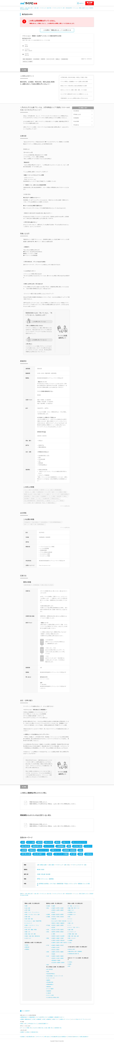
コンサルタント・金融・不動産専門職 (33, 921)
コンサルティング (72, 931)
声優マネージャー (55, 850)
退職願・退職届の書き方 (26, 1019)
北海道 (48, 905)
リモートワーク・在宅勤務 (61, 854)
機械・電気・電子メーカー (74, 908)
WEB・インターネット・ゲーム (32, 925)
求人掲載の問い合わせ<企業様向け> (59, 1036)
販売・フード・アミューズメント (32, 912)
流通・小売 (70, 923)
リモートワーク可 (50, 978)
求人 (26, 1023)
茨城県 (53, 914)
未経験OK (49, 990)
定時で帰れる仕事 (26, 854)
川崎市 (57, 923)
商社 (69, 916)
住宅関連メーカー (72, 912)
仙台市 (53, 912)
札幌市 (53, 905)
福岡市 (58, 962)
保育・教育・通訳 (29, 918)
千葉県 (57, 916)
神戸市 (65, 942)
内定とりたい (66, 842)
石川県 (57, 929)
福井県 (62, 929)
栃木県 (57, 914)
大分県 (57, 958)
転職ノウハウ (55, 1019)
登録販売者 (32, 850)
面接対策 (49, 1019)
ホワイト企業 (30, 842)
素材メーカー (71, 910)
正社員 (49, 854)
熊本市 (63, 962)
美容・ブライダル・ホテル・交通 (32, 914)
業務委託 (27, 949)
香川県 (57, 951)
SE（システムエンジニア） (79, 842)
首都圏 (48, 916)
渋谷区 (42, 869)
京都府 (57, 938)
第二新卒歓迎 (40, 883)
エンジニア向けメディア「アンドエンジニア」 (81, 1019)
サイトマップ (40, 1036)
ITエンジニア (28, 927)
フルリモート (88, 846)
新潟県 (53, 925)
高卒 (69, 966)
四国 (48, 951)
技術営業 (24, 850)
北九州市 (54, 962)
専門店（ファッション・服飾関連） (45, 878)
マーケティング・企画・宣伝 (45, 7)
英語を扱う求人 (35, 1032)
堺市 (62, 942)
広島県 (53, 947)
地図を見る (43, 688)
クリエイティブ (28, 923)
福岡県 (53, 956)
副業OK (48, 980)
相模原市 (62, 923)
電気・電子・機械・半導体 (31, 929)
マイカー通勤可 (50, 988)
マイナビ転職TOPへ (26, 1010)
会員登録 (89, 3)
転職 (22, 1023)
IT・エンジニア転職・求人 (26, 1027)
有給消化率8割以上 (51, 973)
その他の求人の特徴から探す (53, 997)
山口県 (57, 947)
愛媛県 (62, 951)
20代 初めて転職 (78, 846)
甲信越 (48, 925)
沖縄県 (58, 960)
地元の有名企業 (25, 846)
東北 (48, 908)
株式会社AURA (69, 7)
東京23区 (64, 921)
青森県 (53, 908)
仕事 (44, 1019)
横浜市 (53, 923)
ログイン (81, 3)
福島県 (62, 910)
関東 (69, 846)
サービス (70, 918)
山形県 (57, 910)
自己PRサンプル (43, 1017)
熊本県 (53, 958)
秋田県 (53, 910)
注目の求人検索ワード (39, 854)
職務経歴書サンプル (34, 1017)
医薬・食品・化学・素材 (30, 933)
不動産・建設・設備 (72, 933)
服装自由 (49, 986)
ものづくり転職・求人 (38, 1027)
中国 (48, 945)
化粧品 (80, 850)
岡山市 (53, 949)
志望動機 (51, 1017)
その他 (69, 942)
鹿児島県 (54, 960)
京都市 (53, 942)
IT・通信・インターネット (73, 905)
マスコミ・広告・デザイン (74, 927)
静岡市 (53, 936)
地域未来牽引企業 (37, 846)
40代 (23, 842)
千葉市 (59, 921)
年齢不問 (39, 842)
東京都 (38, 869)
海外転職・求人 (58, 1027)
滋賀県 (53, 938)
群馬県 (62, 914)
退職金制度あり (50, 984)
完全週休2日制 (50, 982)
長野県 (62, 925)
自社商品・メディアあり (50, 883)
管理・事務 (27, 910)
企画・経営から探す (29, 7)
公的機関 (70, 940)
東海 (48, 931)
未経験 (80, 854)
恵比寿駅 (48, 874)
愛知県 (62, 931)
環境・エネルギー (72, 938)
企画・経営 (36, 7)
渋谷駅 (38, 874)
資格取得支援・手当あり (63, 883)
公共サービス (28, 938)
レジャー (70, 921)
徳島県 (53, 951)
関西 (48, 938)
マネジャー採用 (50, 995)
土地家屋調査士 (61, 846)
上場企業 (49, 993)
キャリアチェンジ (49, 846)
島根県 (57, 945)
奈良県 (57, 940)
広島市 (57, 949)
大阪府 (62, 938)
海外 (48, 964)
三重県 (53, 933)
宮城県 (62, 908)
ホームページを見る (45, 678)
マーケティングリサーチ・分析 (59, 7)
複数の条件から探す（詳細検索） (75, 951)
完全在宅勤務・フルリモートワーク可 (55, 975)
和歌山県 (62, 940)
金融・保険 (70, 929)
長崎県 (62, 956)
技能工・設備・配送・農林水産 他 (32, 936)
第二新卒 (73, 854)
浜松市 (57, 936)
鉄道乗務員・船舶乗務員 (70, 850)
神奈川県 (54, 918)
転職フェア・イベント (65, 1019)
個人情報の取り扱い (31, 1036)
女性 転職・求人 (49, 1027)
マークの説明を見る (65, 506)
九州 (48, 956)
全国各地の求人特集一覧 (73, 953)
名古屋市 (62, 936)
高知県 (53, 954)
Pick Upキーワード (33, 1023)
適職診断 (39, 1019)
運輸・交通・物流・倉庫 (73, 936)
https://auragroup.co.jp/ (44, 565)
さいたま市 (54, 921)
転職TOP (22, 7)
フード (69, 925)
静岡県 (57, 931)
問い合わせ (47, 1036)
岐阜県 (53, 931)
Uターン (62, 1017)
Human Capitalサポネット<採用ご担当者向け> (78, 1036)
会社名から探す (71, 949)
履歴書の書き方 (24, 1017)
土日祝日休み (89, 854)
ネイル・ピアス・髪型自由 (75, 883)
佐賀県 (57, 956)
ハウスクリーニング (43, 850)
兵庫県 (53, 940)
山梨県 (57, 925)
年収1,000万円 (48, 842)
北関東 (48, 914)
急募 (48, 971)
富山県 (53, 929)
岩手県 (57, 908)
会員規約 (23, 1036)
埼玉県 (53, 916)
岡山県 (62, 945)
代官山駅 (43, 874)
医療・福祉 (27, 916)
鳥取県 (53, 945)
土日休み (70, 962)
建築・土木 (27, 931)
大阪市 (57, 942)
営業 (26, 905)
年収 (34, 1019)
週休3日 (58, 842)
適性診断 (57, 1017)
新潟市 (53, 927)
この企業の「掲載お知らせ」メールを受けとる (57, 30)
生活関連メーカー (72, 914)
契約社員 (27, 947)
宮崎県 (62, 958)
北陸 (48, 929)
